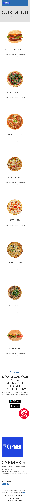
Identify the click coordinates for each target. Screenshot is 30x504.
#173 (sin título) (20, 496)
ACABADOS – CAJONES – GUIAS (15, 501)
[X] (5, 484)
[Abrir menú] (25, 3)
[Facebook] (3, 484)
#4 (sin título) (9, 496)
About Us (11, 498)
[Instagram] (8, 484)
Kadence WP (25, 492)
